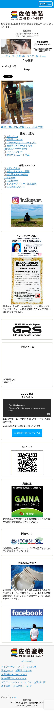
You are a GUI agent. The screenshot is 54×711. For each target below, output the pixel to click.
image (43, 56)
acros (14, 697)
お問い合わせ (13, 168)
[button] (46, 4)
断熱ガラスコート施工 (18, 155)
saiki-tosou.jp (27, 661)
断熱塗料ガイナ (14, 139)
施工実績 (5, 686)
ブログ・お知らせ (27, 666)
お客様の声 (12, 180)
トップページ (7, 56)
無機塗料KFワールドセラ (14, 674)
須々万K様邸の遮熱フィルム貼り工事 (23, 127)
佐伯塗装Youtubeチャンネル (27, 433)
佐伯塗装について (15, 186)
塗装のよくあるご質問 (18, 171)
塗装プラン (12, 136)
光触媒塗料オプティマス (13, 678)
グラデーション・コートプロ (21, 142)
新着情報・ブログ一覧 (27, 56)
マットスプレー (14, 152)
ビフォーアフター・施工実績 (21, 183)
